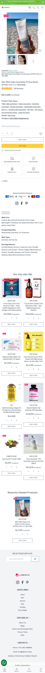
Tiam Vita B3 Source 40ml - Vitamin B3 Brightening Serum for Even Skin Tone (33, 359)
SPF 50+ (30, 110)
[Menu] (42, 8)
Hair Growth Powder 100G (11, 459)
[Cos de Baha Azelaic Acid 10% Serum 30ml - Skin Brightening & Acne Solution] (33, 288)
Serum (15, 101)
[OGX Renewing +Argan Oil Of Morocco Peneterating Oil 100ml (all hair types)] (11, 393)
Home (4, 72)
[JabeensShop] (6, 7)
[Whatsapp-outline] (4, 663)
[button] (40, 33)
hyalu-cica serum (25, 104)
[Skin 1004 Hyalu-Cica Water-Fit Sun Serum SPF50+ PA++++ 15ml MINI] (22, 506)
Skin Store (11, 115)
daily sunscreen (11, 104)
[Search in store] (38, 8)
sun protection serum (9, 113)
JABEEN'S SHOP (11, 456)
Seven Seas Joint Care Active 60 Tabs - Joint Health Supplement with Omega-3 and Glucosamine (11, 307)
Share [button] (5, 181)
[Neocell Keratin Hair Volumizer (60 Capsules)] (33, 393)
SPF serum (39, 110)
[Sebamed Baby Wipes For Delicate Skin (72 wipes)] (11, 342)
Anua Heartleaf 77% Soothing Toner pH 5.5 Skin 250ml (33, 461)
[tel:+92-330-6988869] (34, 8)
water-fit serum (24, 113)
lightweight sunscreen (32, 107)
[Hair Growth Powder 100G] (11, 444)
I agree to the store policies (12, 150)
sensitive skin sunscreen (17, 110)
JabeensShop (25, 665)
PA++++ (4, 110)
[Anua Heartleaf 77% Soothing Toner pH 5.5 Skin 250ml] (33, 444)
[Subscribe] (35, 558)
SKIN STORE (11, 301)
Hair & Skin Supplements (15, 72)
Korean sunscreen (16, 107)
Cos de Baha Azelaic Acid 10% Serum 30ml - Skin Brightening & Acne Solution (33, 307)
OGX (11, 405)
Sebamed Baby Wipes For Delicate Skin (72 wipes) (11, 358)
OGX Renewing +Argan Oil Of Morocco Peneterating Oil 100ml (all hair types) (11, 410)
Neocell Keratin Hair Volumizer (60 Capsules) (33, 409)
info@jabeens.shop (25, 652)
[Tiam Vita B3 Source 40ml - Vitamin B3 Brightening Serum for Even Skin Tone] (33, 342)
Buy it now (22, 146)
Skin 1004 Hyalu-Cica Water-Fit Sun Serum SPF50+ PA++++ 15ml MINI (22, 524)
